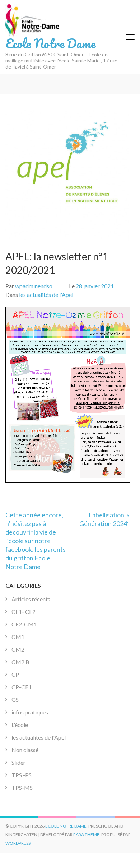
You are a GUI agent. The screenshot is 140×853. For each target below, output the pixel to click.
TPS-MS (22, 787)
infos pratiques (29, 712)
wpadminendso (33, 286)
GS (15, 699)
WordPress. (18, 843)
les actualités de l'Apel (46, 294)
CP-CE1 (21, 687)
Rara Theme (86, 834)
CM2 (17, 649)
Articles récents (30, 599)
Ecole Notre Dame (50, 43)
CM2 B (20, 661)
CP (15, 674)
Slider (18, 762)
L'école (19, 724)
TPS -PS (21, 775)
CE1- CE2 (23, 611)
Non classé (24, 749)
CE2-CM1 (24, 624)
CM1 (17, 636)
